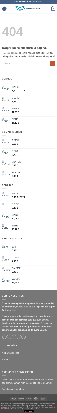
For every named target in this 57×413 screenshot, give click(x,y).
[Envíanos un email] (14, 337)
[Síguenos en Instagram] (9, 337)
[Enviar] (52, 63)
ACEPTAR (28, 411)
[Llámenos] (19, 337)
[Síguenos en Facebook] (4, 337)
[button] (4, 9)
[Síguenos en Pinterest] (23, 337)
